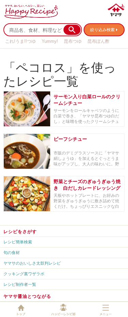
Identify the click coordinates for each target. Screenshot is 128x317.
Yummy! (50, 41)
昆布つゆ (73, 41)
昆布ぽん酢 (98, 41)
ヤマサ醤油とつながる (27, 296)
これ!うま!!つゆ (20, 41)
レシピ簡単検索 (17, 242)
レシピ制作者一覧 (19, 284)
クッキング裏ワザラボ (23, 274)
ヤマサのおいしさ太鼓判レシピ (32, 263)
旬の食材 (11, 252)
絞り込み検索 (102, 30)
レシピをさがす (20, 231)
